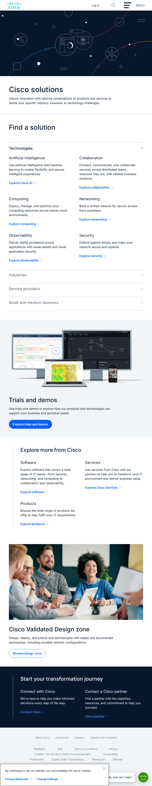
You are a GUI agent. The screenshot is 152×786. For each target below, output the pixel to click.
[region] (54, 775)
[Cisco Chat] (143, 777)
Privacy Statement (17, 779)
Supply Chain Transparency (67, 759)
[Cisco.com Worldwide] (14, 5)
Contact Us (62, 737)
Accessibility (110, 754)
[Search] (113, 5)
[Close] (104, 768)
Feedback (39, 748)
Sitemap (117, 759)
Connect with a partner (103, 737)
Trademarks (37, 759)
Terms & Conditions (85, 748)
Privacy (113, 748)
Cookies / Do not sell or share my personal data (62, 754)
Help (59, 748)
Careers (79, 737)
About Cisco (42, 737)
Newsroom (98, 759)
